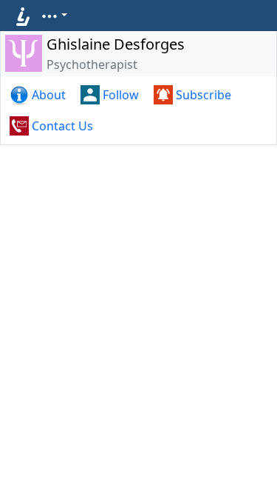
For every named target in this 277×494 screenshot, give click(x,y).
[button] (54, 15)
